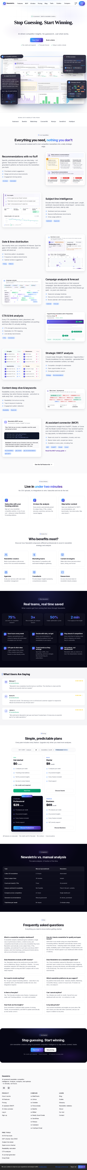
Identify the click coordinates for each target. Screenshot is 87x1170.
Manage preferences (61, 1167)
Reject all (73, 1167)
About (61, 1109)
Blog (46, 3)
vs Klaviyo (34, 1122)
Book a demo (50, 40)
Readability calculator (9, 1148)
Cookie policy (43, 1167)
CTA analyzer (6, 1151)
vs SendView (35, 1118)
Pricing (40, 3)
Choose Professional (27, 828)
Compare (67, 3)
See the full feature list (42, 464)
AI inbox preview (7, 1109)
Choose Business (60, 828)
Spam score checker (9, 1145)
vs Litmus (34, 1099)
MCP (26, 3)
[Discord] (4, 1088)
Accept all (82, 1167)
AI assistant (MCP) (8, 1106)
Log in (76, 3)
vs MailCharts (35, 1096)
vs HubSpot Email (36, 1128)
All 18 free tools (7, 1136)
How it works (6, 1096)
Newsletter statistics (65, 1106)
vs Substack (34, 1125)
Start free (81, 3)
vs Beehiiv (34, 1109)
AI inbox (33, 3)
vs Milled (33, 1112)
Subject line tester (8, 1142)
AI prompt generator (8, 1155)
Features (20, 3)
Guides (58, 3)
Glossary (62, 1102)
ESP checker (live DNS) (10, 1139)
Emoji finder (6, 1158)
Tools (51, 3)
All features (6, 1099)
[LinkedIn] (9, 1088)
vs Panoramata (35, 1106)
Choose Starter (60, 790)
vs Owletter (34, 1102)
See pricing (50, 1050)
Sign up (4, 1115)
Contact (61, 1115)
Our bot (61, 1112)
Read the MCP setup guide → (56, 451)
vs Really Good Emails (38, 1115)
